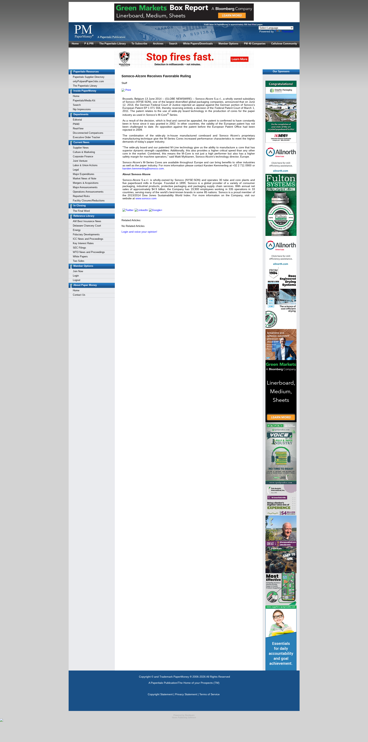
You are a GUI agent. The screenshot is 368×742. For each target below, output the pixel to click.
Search (173, 43)
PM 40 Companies (254, 43)
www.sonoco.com (146, 198)
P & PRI (89, 43)
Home (75, 43)
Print (128, 89)
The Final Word (81, 210)
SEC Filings (79, 247)
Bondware (190, 715)
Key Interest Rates (83, 243)
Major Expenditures (83, 174)
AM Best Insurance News (87, 221)
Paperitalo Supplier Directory (88, 77)
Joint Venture (80, 160)
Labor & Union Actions (85, 165)
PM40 (76, 124)
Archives (158, 43)
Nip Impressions (82, 109)
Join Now (78, 271)
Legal (76, 169)
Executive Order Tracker (86, 137)
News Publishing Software (184, 717)
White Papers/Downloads (198, 43)
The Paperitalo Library (112, 43)
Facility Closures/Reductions (89, 200)
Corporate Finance (83, 156)
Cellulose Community (284, 43)
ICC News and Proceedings (88, 238)
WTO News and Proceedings (89, 252)
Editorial (77, 119)
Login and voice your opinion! (139, 231)
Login (76, 275)
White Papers (80, 256)
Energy (77, 230)
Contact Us (79, 294)
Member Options (228, 43)
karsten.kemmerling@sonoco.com (143, 168)
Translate (287, 31)
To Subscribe (139, 43)
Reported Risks (81, 196)
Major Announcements (85, 187)
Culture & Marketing (84, 152)
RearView (78, 128)
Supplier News (81, 147)
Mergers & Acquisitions (86, 182)
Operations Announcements (88, 191)
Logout (76, 280)
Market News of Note (84, 178)
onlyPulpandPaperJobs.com (88, 81)
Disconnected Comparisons (88, 132)
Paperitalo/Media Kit (84, 100)
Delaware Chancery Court (87, 225)
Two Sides (78, 260)
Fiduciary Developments (86, 234)
